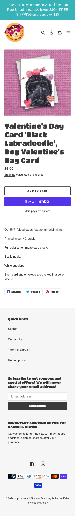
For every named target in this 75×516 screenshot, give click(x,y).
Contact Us (15, 339)
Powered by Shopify (37, 502)
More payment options (37, 211)
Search (12, 328)
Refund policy (17, 360)
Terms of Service (19, 349)
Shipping (9, 174)
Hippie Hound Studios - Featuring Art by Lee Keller (42, 498)
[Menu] (68, 32)
